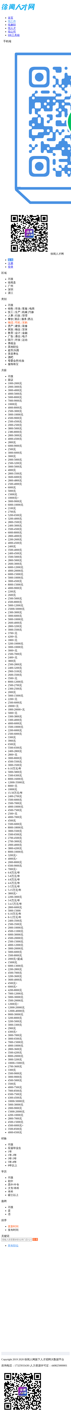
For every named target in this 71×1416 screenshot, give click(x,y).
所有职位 (13, 1245)
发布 (10, 259)
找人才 (12, 28)
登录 (10, 266)
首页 (10, 17)
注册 (10, 263)
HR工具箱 (14, 35)
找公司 (12, 31)
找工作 (12, 21)
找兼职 (12, 24)
